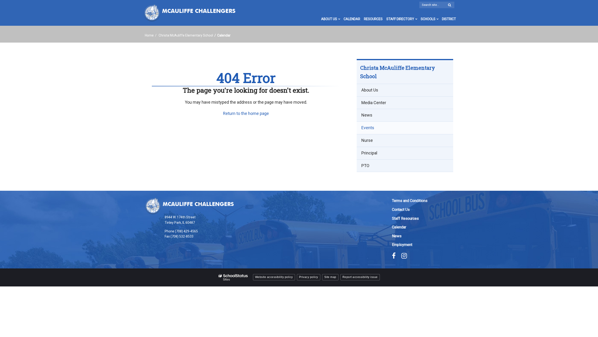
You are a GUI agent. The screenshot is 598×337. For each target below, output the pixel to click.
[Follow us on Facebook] (394, 256)
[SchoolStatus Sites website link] (233, 277)
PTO (365, 165)
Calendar (399, 227)
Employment (402, 244)
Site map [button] (330, 277)
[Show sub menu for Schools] (438, 19)
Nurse (367, 140)
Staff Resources (405, 218)
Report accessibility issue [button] (360, 277)
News (366, 115)
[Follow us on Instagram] (404, 256)
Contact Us (401, 209)
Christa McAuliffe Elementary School (186, 35)
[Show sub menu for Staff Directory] (416, 19)
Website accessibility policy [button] (274, 277)
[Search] (449, 5)
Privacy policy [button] (308, 277)
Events (367, 127)
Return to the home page (246, 113)
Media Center (373, 102)
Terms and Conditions (409, 200)
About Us (369, 90)
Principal (369, 152)
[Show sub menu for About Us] (339, 19)
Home (149, 35)
